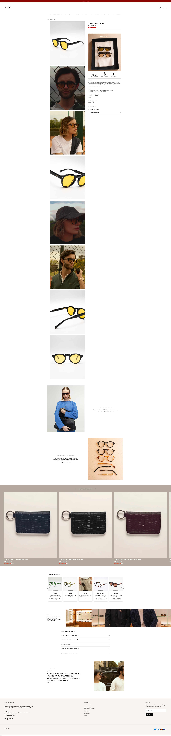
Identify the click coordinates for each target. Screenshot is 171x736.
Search (85, 715)
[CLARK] (8, 8)
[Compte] (160, 7)
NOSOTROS (119, 15)
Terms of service (87, 711)
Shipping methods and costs (89, 708)
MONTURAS (76, 15)
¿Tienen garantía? (65, 644)
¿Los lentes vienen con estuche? (69, 653)
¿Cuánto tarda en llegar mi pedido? (69, 635)
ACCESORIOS (103, 15)
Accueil (48, 19)
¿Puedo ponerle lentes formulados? (70, 648)
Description (90, 80)
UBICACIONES (111, 15)
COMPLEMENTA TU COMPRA (85, 489)
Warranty (85, 710)
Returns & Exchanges (88, 706)
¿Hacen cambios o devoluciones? (69, 639)
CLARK (8, 728)
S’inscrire (149, 714)
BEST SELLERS (84, 15)
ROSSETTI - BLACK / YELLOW (54, 19)
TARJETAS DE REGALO (94, 15)
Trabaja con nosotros (88, 705)
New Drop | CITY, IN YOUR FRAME (56, 15)
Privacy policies (87, 713)
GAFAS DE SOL (68, 15)
